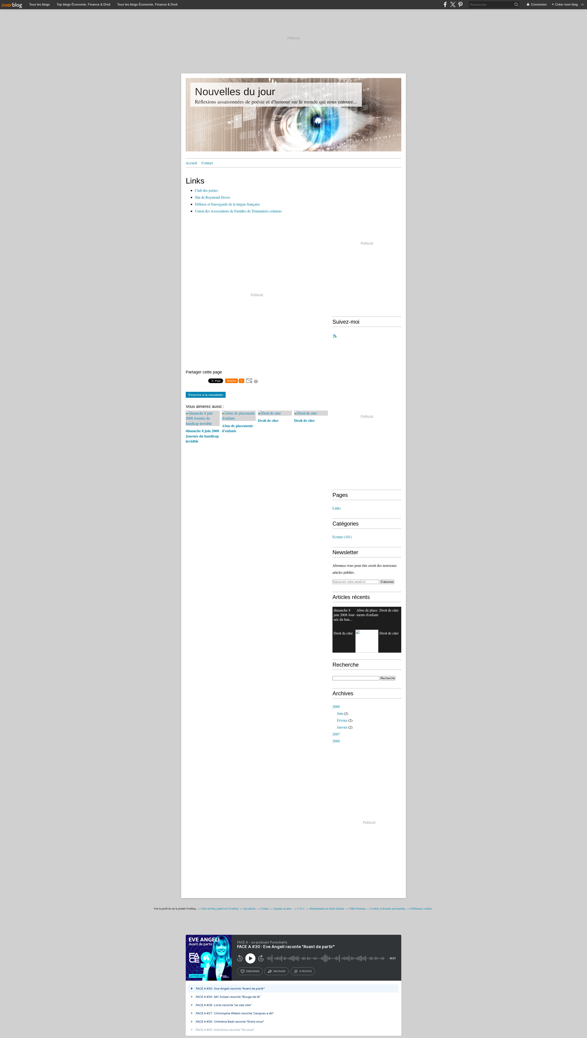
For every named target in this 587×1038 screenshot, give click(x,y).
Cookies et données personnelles (388, 908)
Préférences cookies (421, 908)
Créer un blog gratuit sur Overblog (219, 908)
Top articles (249, 908)
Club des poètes (206, 190)
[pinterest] (460, 4)
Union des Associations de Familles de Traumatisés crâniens (238, 211)
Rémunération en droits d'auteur (327, 908)
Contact (207, 162)
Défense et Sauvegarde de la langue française (227, 204)
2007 (336, 734)
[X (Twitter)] (453, 4)
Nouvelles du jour (235, 91)
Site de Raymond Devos (212, 197)
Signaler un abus (283, 908)
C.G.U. (301, 908)
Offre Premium (357, 908)
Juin (340, 713)
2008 (336, 706)
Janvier (342, 727)
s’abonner (252, 971)
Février (342, 720)
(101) (342, 536)
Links (336, 508)
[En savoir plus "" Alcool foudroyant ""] (366, 641)
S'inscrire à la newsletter (205, 395)
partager (279, 971)
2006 (336, 740)
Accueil (191, 162)
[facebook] (445, 4)
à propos (305, 971)
